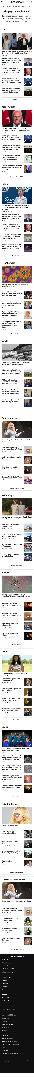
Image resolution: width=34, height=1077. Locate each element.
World (24, 6)
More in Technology (16, 565)
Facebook (5, 983)
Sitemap (4, 1030)
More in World (16, 411)
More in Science (16, 644)
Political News (6, 963)
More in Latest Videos (16, 949)
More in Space (16, 797)
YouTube (4, 980)
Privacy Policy (6, 998)
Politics (30, 6)
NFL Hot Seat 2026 (8, 969)
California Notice (7, 1001)
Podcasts (4, 1021)
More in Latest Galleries (16, 872)
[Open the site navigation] (6, 2)
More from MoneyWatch (16, 176)
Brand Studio (6, 1027)
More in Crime (16, 719)
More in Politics (16, 256)
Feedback (5, 1050)
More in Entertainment (16, 488)
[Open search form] (32, 2)
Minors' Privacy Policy (8, 1010)
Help (3, 1047)
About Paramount (7, 1038)
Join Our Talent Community (10, 1044)
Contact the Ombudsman (10, 1053)
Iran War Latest (6, 966)
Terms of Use (6, 1007)
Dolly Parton (16, 6)
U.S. (2, 6)
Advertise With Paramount (10, 1041)
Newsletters (5, 1018)
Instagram (5, 986)
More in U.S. (16, 99)
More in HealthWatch (16, 334)
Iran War (8, 6)
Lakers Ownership (7, 972)
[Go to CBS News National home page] (17, 2)
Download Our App (8, 1024)
